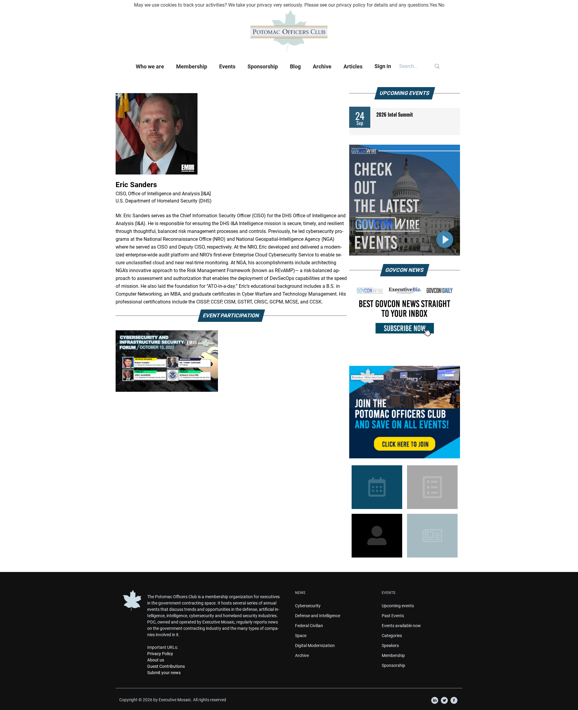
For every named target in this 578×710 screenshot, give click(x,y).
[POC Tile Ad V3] (404, 412)
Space (300, 635)
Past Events (393, 615)
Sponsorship (262, 66)
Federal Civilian (309, 625)
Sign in (382, 66)
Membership (191, 66)
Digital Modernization (315, 645)
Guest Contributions (166, 666)
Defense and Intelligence (317, 615)
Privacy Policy (160, 653)
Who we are (150, 66)
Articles (352, 66)
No (441, 5)
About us (155, 660)
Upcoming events (398, 605)
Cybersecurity (308, 605)
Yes (433, 5)
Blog (295, 66)
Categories (392, 635)
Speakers (390, 645)
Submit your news (164, 672)
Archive (322, 66)
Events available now (401, 625)
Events (227, 66)
